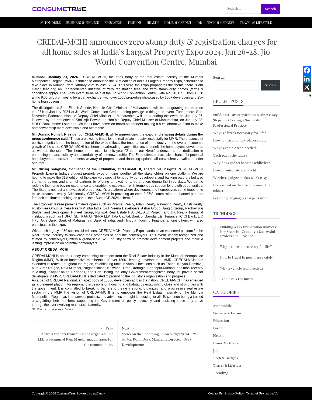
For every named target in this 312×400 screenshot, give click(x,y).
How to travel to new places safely (239, 140)
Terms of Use (255, 393)
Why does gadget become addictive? (241, 163)
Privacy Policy (234, 393)
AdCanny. (99, 393)
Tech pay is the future (230, 155)
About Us (272, 393)
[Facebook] (307, 70)
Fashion (134, 22)
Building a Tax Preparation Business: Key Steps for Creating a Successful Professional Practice (245, 120)
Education (113, 22)
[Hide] (310, 95)
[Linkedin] (307, 79)
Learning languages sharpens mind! (241, 198)
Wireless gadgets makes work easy (240, 178)
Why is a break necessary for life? (239, 133)
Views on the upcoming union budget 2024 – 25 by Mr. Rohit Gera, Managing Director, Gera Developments (159, 337)
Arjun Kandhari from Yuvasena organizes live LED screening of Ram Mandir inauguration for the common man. (75, 337)
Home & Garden (177, 22)
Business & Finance (82, 22)
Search (219, 77)
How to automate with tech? (234, 170)
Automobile (50, 22)
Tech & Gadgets (220, 22)
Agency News (62, 309)
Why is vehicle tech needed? (235, 148)
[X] (307, 87)
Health (153, 22)
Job (199, 22)
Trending (220, 373)
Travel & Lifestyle (256, 22)
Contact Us (215, 393)
